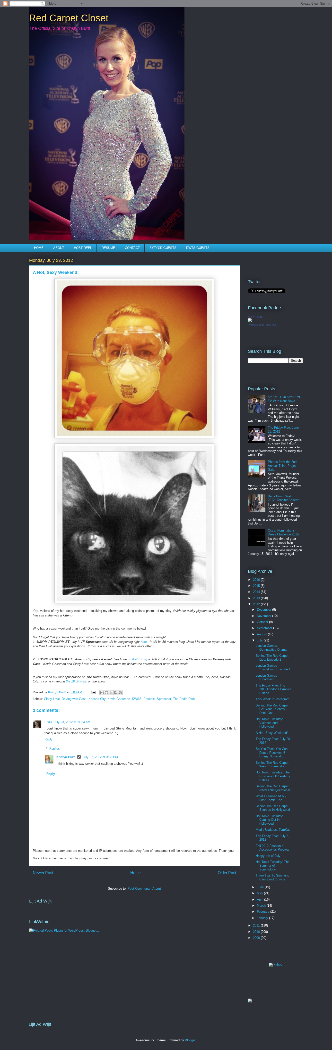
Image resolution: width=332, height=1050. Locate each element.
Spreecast (164, 699)
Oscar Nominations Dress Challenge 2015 (283, 532)
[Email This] (101, 692)
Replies (54, 748)
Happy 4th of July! (268, 856)
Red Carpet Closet (68, 18)
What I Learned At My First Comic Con (271, 798)
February (263, 911)
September (265, 628)
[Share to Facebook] (115, 692)
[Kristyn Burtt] (250, 321)
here (144, 642)
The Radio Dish (184, 699)
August (262, 634)
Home (135, 873)
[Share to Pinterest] (120, 692)
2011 (257, 925)
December (264, 609)
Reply (48, 739)
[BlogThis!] (106, 692)
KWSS (136, 699)
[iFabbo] (275, 964)
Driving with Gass (74, 699)
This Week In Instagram (272, 699)
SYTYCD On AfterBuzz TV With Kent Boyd (284, 399)
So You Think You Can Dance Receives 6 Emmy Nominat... (272, 752)
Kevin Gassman (118, 699)
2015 (257, 586)
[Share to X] (111, 692)
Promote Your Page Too (262, 324)
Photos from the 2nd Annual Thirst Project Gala (282, 465)
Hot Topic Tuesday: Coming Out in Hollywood (269, 819)
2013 (257, 598)
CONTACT (132, 248)
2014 (257, 592)
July (260, 640)
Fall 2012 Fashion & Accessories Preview (272, 848)
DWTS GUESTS (198, 248)
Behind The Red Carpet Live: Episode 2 (272, 657)
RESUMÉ (108, 248)
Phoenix (149, 699)
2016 (257, 580)
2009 (257, 938)
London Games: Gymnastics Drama (271, 647)
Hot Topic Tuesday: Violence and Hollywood (269, 722)
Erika (48, 722)
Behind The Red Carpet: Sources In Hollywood (273, 808)
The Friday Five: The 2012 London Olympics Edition (274, 689)
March (262, 905)
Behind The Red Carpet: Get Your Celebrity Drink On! (272, 709)
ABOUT (58, 248)
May (260, 893)
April (260, 899)
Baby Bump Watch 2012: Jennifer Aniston (283, 498)
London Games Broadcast (266, 677)
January (263, 918)
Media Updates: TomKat (273, 829)
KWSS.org (139, 659)
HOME (39, 248)
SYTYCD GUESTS (162, 248)
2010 (257, 932)
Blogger (190, 1040)
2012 (257, 604)
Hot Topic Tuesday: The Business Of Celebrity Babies (273, 776)
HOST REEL (83, 248)
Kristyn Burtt (65, 757)
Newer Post (43, 873)
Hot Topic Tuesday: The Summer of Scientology (272, 865)
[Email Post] (92, 692)
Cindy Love (52, 699)
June (261, 887)
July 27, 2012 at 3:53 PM (100, 757)
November (264, 616)
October (263, 622)
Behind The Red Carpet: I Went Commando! (273, 764)
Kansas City (96, 699)
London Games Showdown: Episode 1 (273, 667)
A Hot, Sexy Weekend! (272, 733)
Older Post (227, 873)
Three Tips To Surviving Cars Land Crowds (272, 877)
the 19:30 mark (76, 681)
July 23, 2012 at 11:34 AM (72, 722)
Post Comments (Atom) (144, 888)
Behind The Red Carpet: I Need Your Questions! (273, 788)
